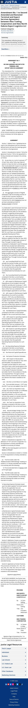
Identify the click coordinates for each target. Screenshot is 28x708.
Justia (2, 5)
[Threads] (15, 684)
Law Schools (6, 660)
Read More (5, 49)
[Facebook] (11, 684)
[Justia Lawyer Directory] (22, 684)
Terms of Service (14, 699)
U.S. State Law (6, 667)
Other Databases (7, 671)
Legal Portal (14, 691)
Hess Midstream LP (5, 7)
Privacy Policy (14, 702)
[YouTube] (8, 684)
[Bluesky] (17, 684)
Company (14, 693)
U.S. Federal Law (7, 664)
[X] (20, 684)
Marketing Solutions (8, 675)
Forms (6, 5)
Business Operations (7, 31)
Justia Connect (14, 688)
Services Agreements (7, 32)
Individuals (5, 652)
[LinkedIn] (6, 684)
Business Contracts (14, 5)
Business (5, 656)
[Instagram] (13, 684)
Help (14, 696)
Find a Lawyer (6, 648)
